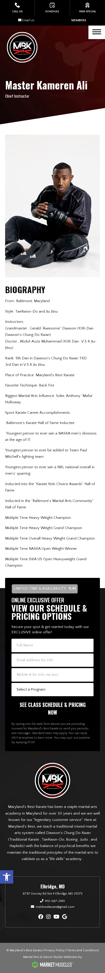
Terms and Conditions (83, 950)
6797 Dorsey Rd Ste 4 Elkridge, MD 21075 (53, 893)
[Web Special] (87, 7)
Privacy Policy (54, 950)
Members (78, 20)
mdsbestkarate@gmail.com (55, 907)
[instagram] (48, 917)
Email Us (28, 20)
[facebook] (40, 917)
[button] (6, 877)
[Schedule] (52, 7)
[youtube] (56, 917)
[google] (64, 917)
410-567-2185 (55, 901)
